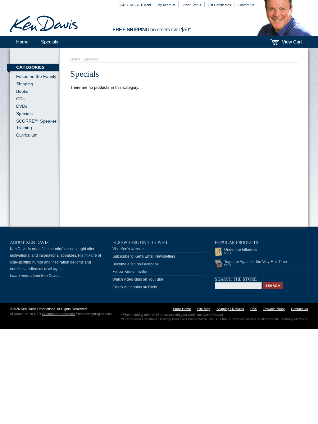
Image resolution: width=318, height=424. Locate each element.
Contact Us (246, 5)
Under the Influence (240, 251)
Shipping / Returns (230, 309)
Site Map (203, 309)
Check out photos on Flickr (134, 287)
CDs (20, 98)
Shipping (24, 83)
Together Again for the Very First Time (255, 263)
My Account (166, 5)
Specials (49, 41)
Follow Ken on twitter (130, 271)
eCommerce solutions (58, 314)
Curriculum (27, 135)
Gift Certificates (219, 5)
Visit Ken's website (128, 249)
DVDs (21, 106)
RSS (253, 309)
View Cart (292, 41)
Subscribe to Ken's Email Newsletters (143, 256)
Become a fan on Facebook (135, 264)
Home (75, 59)
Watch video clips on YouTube (137, 279)
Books (22, 91)
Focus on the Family (36, 76)
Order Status (191, 5)
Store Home (182, 309)
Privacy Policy (274, 309)
